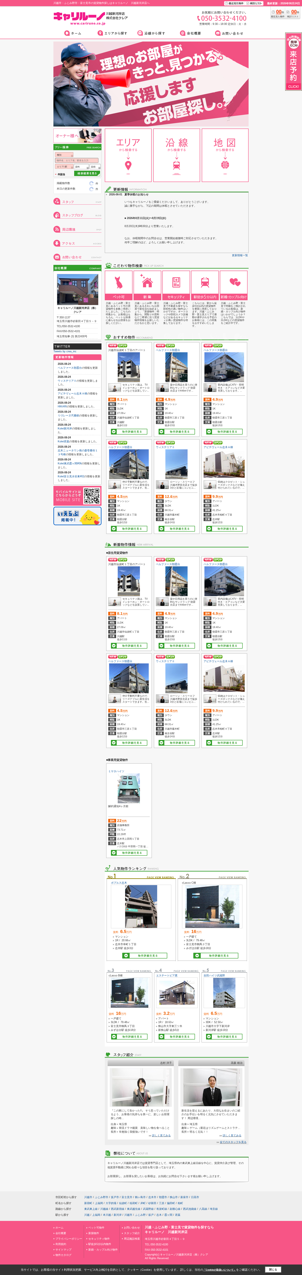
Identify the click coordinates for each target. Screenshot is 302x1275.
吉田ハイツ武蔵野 (214, 975)
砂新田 (152, 1203)
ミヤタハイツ (116, 771)
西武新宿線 (117, 1208)
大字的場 (111, 1203)
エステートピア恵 (167, 975)
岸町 (143, 1203)
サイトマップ (63, 1249)
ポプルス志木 (119, 882)
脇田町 (171, 1203)
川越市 (88, 1197)
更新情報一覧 (240, 255)
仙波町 (123, 1203)
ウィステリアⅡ (165, 447)
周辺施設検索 (132, 1238)
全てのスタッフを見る (233, 1142)
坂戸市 (115, 1197)
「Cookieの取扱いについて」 (219, 1269)
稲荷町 (134, 1203)
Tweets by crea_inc (64, 351)
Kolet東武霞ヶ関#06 (70, 463)
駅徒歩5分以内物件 (99, 1244)
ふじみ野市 (101, 1197)
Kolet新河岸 (65, 428)
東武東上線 (91, 1208)
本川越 (107, 1214)
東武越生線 (133, 1208)
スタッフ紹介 (132, 1233)
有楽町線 (161, 1208)
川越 (87, 1214)
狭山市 (174, 1197)
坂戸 (151, 1214)
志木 (159, 1214)
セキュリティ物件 (99, 1238)
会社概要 (60, 1233)
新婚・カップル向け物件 (103, 1249)
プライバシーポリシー (68, 1238)
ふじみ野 (140, 1214)
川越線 (104, 1208)
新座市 (184, 1197)
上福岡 (99, 1203)
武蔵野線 (148, 1208)
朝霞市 (163, 1197)
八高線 (203, 1208)
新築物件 (93, 1233)
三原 (161, 1203)
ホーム (59, 1227)
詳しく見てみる (161, 1135)
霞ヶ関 (168, 1214)
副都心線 (175, 1208)
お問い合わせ (132, 1227)
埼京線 (214, 1208)
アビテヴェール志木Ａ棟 (218, 447)
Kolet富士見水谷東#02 (71, 476)
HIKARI (62, 406)
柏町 (180, 1203)
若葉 (177, 1214)
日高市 (195, 1197)
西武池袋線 (189, 1208)
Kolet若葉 (63, 441)
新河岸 (118, 1214)
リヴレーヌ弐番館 (68, 415)
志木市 (152, 1197)
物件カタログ (63, 1254)
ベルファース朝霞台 (168, 350)
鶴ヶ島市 (140, 1197)
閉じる (273, 1269)
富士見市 (127, 1197)
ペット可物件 (96, 1227)
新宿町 (88, 1203)
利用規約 (60, 1244)
